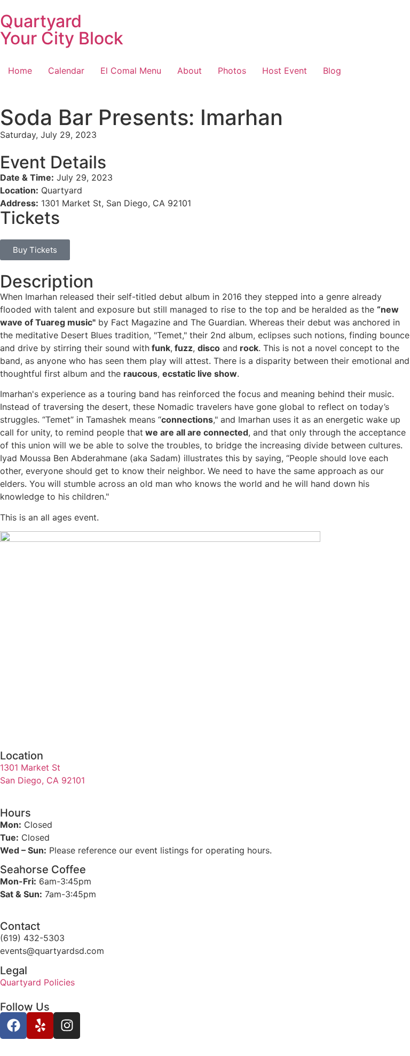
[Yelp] (40, 1025)
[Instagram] (66, 1025)
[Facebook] (13, 1025)
